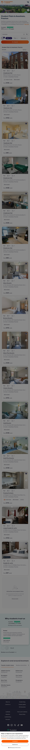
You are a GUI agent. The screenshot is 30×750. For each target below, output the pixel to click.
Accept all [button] (15, 741)
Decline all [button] (15, 744)
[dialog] (15, 740)
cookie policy (4, 738)
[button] (15, 747)
